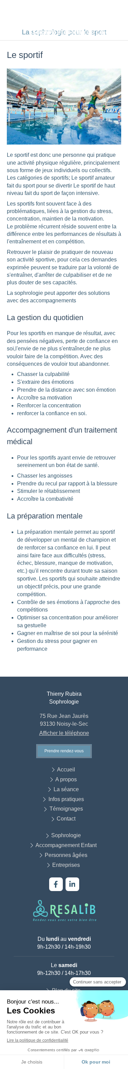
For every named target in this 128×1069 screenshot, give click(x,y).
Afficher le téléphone (64, 733)
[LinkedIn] (72, 884)
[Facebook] (56, 884)
